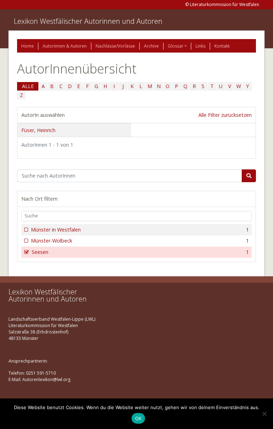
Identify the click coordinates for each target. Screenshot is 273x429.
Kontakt (222, 46)
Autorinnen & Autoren (65, 46)
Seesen (140, 252)
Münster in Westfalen (140, 229)
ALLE (28, 86)
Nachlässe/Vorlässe (115, 46)
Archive (151, 46)
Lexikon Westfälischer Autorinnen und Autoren (88, 21)
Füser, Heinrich (38, 130)
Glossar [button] (175, 46)
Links (200, 46)
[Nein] (264, 413)
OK (138, 418)
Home (27, 46)
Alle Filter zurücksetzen (225, 115)
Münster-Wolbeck (140, 240)
